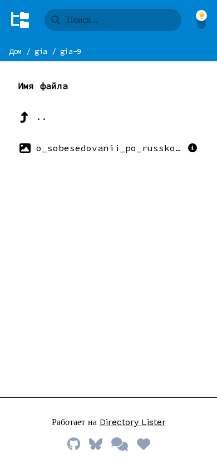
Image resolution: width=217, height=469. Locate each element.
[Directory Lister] (20, 20)
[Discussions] (119, 444)
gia (40, 51)
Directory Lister (133, 422)
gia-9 (70, 51)
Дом (15, 51)
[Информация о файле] (192, 148)
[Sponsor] (143, 444)
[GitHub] (73, 444)
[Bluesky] (95, 444)
